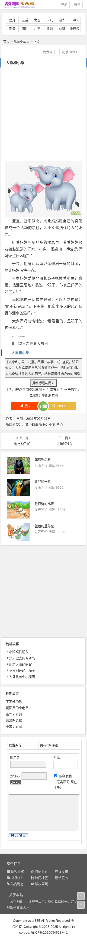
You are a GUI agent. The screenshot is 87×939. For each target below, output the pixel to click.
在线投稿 (61, 871)
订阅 (43, 406)
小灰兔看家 (14, 726)
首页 (6, 41)
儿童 (37, 29)
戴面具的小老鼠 (17, 708)
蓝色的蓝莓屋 (44, 526)
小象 (52, 424)
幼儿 (12, 20)
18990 (62, 406)
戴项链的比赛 (44, 504)
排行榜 (74, 29)
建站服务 (61, 878)
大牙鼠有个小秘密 (22, 677)
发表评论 (49, 52)
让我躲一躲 (43, 482)
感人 (62, 20)
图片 (25, 29)
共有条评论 (49, 745)
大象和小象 (20, 353)
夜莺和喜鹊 (14, 714)
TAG (74, 20)
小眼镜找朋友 (19, 652)
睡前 (49, 29)
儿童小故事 (21, 41)
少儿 (49, 20)
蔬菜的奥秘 (14, 720)
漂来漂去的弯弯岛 (22, 658)
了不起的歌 (14, 702)
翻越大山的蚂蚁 (20, 664)
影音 (12, 29)
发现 (37, 20)
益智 (62, 29)
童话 (25, 20)
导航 (64, 5)
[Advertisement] (43, 113)
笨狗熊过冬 (43, 459)
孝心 (59, 424)
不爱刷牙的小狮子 (22, 670)
